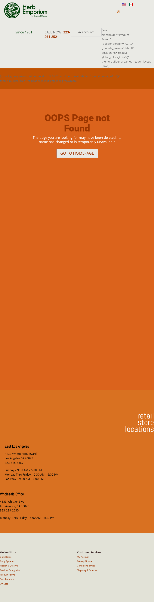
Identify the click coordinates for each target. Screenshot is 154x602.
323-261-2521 (57, 34)
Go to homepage (77, 153)
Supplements (7, 579)
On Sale (4, 583)
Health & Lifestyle (9, 565)
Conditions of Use (86, 565)
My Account (86, 32)
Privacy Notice (84, 561)
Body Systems (7, 561)
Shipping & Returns (87, 570)
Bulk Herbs (5, 556)
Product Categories (10, 570)
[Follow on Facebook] (131, 22)
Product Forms (7, 574)
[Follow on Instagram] (129, 11)
